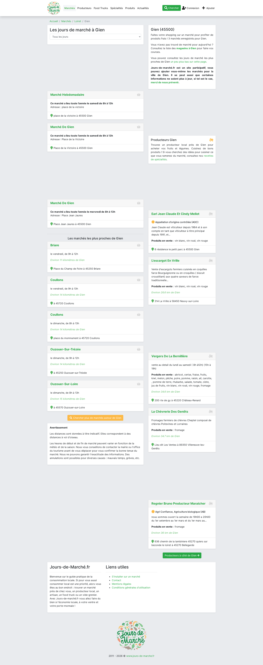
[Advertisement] (95, 68)
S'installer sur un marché (126, 576)
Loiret (77, 21)
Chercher (173, 7)
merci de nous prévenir (165, 82)
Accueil (54, 21)
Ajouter (210, 8)
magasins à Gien (186, 48)
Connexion (192, 8)
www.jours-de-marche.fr (140, 655)
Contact (116, 580)
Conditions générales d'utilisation (131, 587)
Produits (130, 8)
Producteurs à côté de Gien (181, 555)
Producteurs (84, 8)
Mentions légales (121, 583)
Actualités (143, 8)
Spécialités (116, 8)
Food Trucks (101, 8)
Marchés (69, 8)
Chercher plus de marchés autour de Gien (96, 417)
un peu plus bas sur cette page (188, 61)
